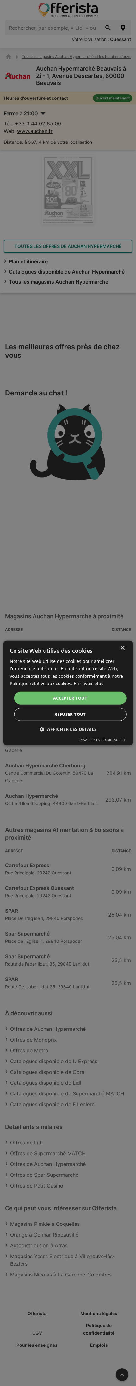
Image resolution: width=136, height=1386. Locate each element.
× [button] (122, 648)
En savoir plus (88, 683)
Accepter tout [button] (70, 698)
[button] (68, 729)
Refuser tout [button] (70, 714)
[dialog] (68, 693)
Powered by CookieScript (102, 740)
